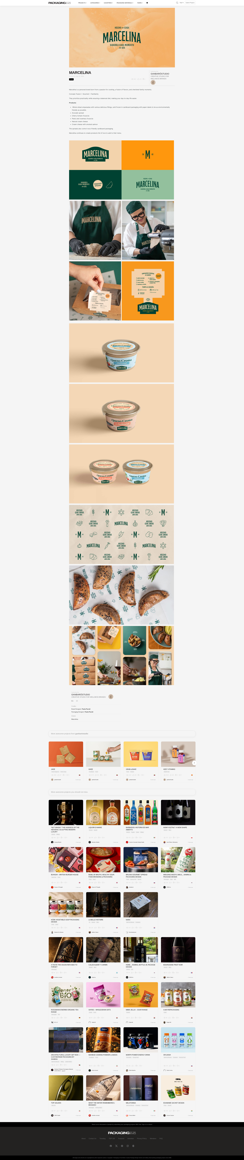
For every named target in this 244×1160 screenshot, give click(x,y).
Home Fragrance (55, 771)
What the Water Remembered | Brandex (102, 1104)
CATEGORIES (94, 3)
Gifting (62, 1061)
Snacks (132, 771)
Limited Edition (68, 1061)
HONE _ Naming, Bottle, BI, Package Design (140, 966)
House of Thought (58, 887)
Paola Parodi (86, 709)
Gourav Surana (170, 1115)
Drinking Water (99, 1107)
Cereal (90, 1012)
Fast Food (54, 877)
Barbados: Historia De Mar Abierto (137, 828)
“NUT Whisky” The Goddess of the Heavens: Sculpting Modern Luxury (65, 830)
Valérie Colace (95, 932)
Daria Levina (169, 1070)
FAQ (161, 1138)
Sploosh (167, 1055)
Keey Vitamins (169, 769)
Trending (103, 1138)
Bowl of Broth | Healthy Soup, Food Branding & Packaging (101, 876)
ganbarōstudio (160, 74)
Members (153, 1138)
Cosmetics (138, 922)
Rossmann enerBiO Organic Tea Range (64, 1011)
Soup (94, 879)
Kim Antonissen (132, 932)
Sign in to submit (147, 1124)
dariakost (131, 887)
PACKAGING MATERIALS (124, 3)
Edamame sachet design (173, 1103)
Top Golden (56, 1103)
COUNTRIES (108, 3)
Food (71, 79)
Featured (121, 1138)
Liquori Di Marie (95, 827)
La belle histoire (96, 920)
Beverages (166, 879)
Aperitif (95, 830)
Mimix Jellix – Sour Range (137, 1010)
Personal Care (182, 1057)
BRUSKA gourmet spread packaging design (136, 876)
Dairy (171, 879)
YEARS (139, 3)
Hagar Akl (169, 1022)
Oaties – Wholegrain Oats (100, 1010)
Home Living (63, 771)
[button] (177, 3)
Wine (170, 830)
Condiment (91, 771)
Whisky (58, 834)
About (83, 1138)
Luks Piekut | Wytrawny (172, 842)
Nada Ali (94, 1022)
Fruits (165, 1012)
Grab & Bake (131, 769)
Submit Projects (190, 2)
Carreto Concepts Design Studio (136, 842)
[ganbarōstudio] (153, 82)
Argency (94, 977)
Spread (139, 879)
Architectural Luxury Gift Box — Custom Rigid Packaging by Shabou (65, 1057)
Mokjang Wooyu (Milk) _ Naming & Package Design (177, 876)
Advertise (130, 1138)
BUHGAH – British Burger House (64, 875)
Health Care (166, 771)
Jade (53, 769)
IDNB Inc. (169, 887)
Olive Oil (53, 1105)
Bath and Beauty (130, 922)
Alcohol (53, 834)
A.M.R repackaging (171, 1010)
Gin (132, 969)
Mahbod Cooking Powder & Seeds (103, 1055)
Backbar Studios (95, 842)
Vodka (137, 832)
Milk (175, 879)
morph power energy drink (138, 1055)
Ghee (91, 769)
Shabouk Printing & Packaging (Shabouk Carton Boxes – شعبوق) (63, 1070)
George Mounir (57, 842)
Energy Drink (135, 1057)
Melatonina (131, 1103)
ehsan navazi (95, 1070)
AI (89, 922)
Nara (128, 920)
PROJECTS (81, 3)
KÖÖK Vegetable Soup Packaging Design (65, 921)
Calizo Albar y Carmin (98, 965)
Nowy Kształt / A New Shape (175, 827)
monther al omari (58, 977)
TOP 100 (112, 1138)
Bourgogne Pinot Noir (173, 965)
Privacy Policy (142, 1138)
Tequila (132, 832)
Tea (59, 1014)
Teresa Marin (132, 1115)
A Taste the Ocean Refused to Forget (64, 966)
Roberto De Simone (58, 932)
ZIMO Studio (57, 1115)
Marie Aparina (132, 1070)
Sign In (182, 2)
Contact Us (92, 1138)
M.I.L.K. (56, 1022)
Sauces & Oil (133, 879)
